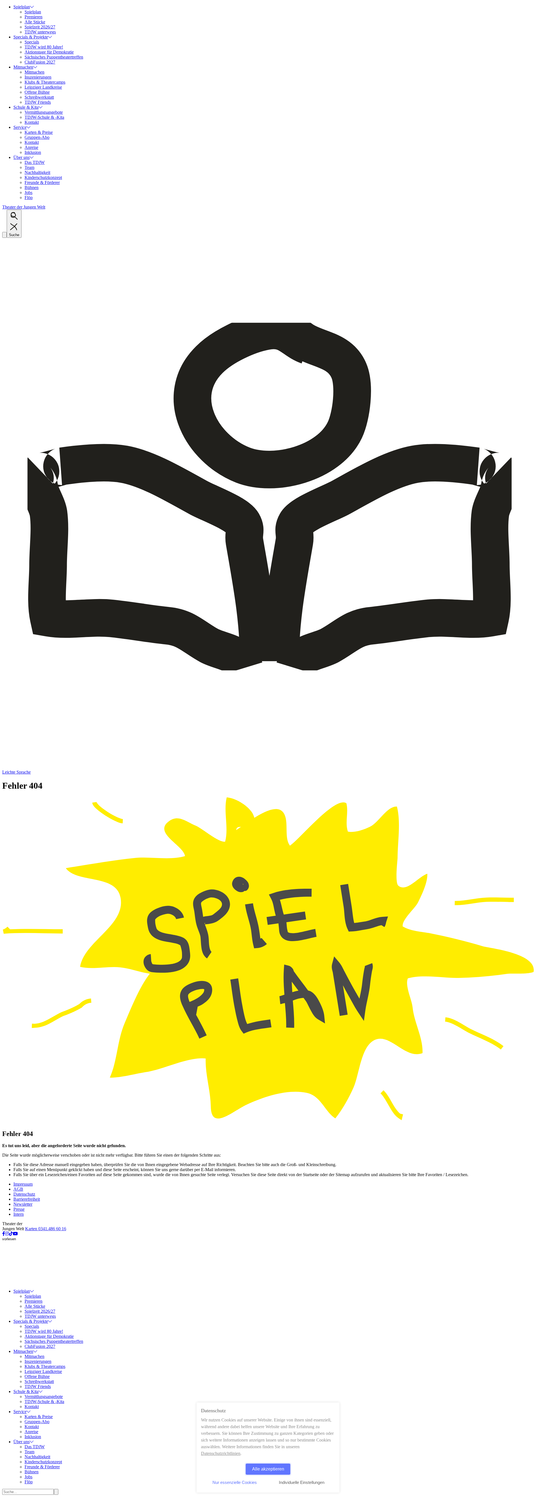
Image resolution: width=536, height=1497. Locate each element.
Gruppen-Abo (37, 137)
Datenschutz (24, 1194)
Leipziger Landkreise (43, 87)
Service (20, 127)
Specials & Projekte (30, 37)
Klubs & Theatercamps (45, 82)
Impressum (23, 1184)
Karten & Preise (39, 132)
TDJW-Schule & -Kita (44, 117)
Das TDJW (35, 162)
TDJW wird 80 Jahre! (44, 47)
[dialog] (268, 1447)
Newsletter (22, 1204)
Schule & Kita (26, 107)
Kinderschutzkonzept (43, 177)
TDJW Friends (38, 102)
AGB (18, 1189)
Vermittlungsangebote (44, 112)
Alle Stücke (35, 22)
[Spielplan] (268, 1122)
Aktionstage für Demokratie (49, 52)
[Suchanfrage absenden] (56, 1492)
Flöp (29, 197)
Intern (18, 1214)
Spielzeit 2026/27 (40, 27)
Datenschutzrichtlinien (220, 1453)
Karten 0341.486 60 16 (45, 1228)
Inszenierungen (38, 77)
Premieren (33, 16)
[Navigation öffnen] (4, 235)
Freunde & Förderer (42, 182)
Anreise (31, 147)
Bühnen (32, 187)
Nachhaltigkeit (37, 172)
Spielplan (21, 6)
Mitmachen (23, 67)
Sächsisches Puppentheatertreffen (54, 57)
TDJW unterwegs (40, 32)
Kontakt (32, 122)
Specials (32, 42)
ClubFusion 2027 (40, 62)
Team (29, 167)
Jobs (28, 192)
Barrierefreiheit (26, 1199)
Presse (19, 1209)
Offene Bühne (37, 92)
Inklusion (33, 152)
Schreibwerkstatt (39, 97)
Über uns (21, 157)
